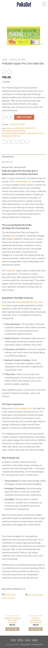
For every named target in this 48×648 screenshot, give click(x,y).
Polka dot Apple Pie (22, 408)
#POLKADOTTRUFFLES (11, 136)
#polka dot (10, 128)
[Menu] (3, 4)
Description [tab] (8, 157)
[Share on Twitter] (13, 142)
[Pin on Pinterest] (23, 142)
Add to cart (24, 117)
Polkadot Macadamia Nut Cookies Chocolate (12, 620)
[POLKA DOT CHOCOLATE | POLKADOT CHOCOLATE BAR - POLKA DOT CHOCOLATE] (24, 4)
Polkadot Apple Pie (22, 182)
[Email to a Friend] (18, 142)
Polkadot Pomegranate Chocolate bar (35, 620)
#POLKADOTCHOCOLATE (25, 128)
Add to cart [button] (12, 629)
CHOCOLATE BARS (18, 60)
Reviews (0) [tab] (7, 162)
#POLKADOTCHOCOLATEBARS (14, 133)
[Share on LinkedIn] (27, 142)
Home (4, 60)
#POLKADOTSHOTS (35, 133)
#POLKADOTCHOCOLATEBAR (13, 131)
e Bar (12, 236)
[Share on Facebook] (9, 142)
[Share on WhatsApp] (4, 142)
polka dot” (11, 271)
